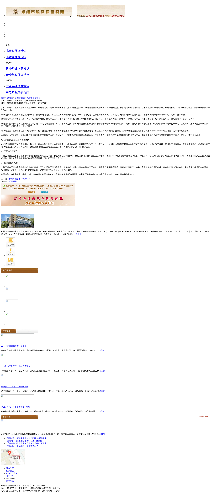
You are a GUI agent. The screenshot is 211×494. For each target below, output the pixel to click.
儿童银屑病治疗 (16, 57)
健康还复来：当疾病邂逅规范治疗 (15, 407)
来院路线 (10, 481)
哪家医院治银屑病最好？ (19, 179)
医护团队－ (11, 471)
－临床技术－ (12, 473)
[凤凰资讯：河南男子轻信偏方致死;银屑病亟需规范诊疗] (17, 430)
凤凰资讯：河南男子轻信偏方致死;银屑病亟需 (27, 438)
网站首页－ (11, 468)
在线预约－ (11, 478)
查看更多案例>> (204, 417)
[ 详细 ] (77, 234)
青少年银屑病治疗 (17, 74)
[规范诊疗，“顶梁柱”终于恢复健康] (17, 385)
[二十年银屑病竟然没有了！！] (17, 344)
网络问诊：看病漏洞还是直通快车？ (22, 446)
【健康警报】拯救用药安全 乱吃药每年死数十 (27, 443)
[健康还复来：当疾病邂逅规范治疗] (17, 405)
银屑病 (10, 98)
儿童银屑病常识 (16, 50)
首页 (3, 98)
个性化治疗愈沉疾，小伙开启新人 (15, 366)
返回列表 (13, 181)
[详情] (102, 350)
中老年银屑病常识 (17, 86)
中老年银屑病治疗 (17, 92)
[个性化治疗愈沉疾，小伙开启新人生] (17, 364)
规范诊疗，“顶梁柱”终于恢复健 (14, 387)
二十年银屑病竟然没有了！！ (13, 346)
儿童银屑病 (20, 98)
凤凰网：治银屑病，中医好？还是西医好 (24, 441)
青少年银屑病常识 (17, 68)
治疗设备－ (11, 476)
